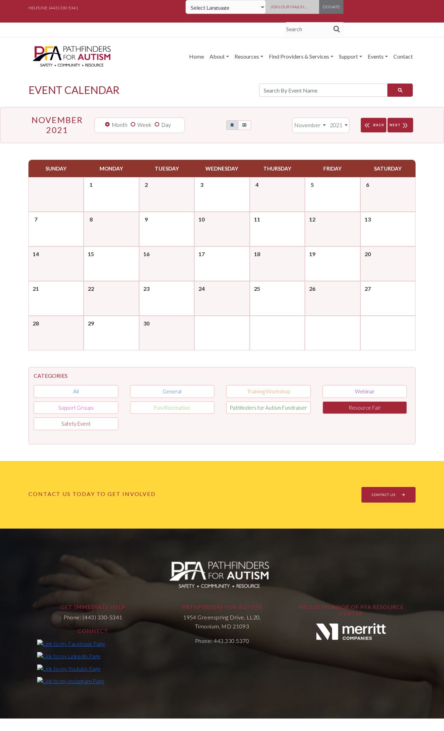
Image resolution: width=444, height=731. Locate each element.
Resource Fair (365, 407)
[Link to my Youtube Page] (69, 668)
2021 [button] (336, 125)
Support (348, 56)
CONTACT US (384, 495)
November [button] (308, 125)
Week (144, 125)
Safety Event (76, 423)
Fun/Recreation (172, 407)
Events (376, 56)
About (217, 56)
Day (166, 125)
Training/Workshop (268, 391)
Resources (246, 56)
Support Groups (76, 407)
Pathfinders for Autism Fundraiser (268, 407)
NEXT (399, 125)
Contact (403, 56)
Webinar (365, 391)
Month (119, 125)
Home (196, 56)
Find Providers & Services (299, 56)
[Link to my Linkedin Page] (69, 655)
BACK (373, 125)
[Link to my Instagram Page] (70, 680)
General (172, 391)
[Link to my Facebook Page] (71, 643)
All (76, 391)
